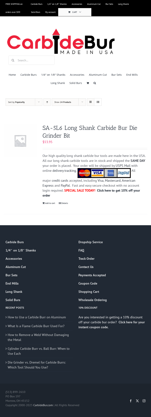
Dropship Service (90, 242)
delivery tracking (64, 170)
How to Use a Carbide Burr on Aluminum (37, 317)
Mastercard (113, 180)
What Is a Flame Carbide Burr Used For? (36, 326)
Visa (100, 180)
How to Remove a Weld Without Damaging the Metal (38, 337)
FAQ (81, 250)
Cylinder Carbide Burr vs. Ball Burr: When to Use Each (39, 351)
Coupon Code (87, 283)
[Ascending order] (47, 102)
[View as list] (97, 102)
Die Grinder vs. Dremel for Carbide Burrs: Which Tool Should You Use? (37, 364)
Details (64, 203)
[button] (95, 83)
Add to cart (50, 203)
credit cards (60, 180)
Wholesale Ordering (92, 300)
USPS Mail (123, 165)
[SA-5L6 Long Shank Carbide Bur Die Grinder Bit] (20, 140)
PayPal (65, 185)
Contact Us (86, 267)
